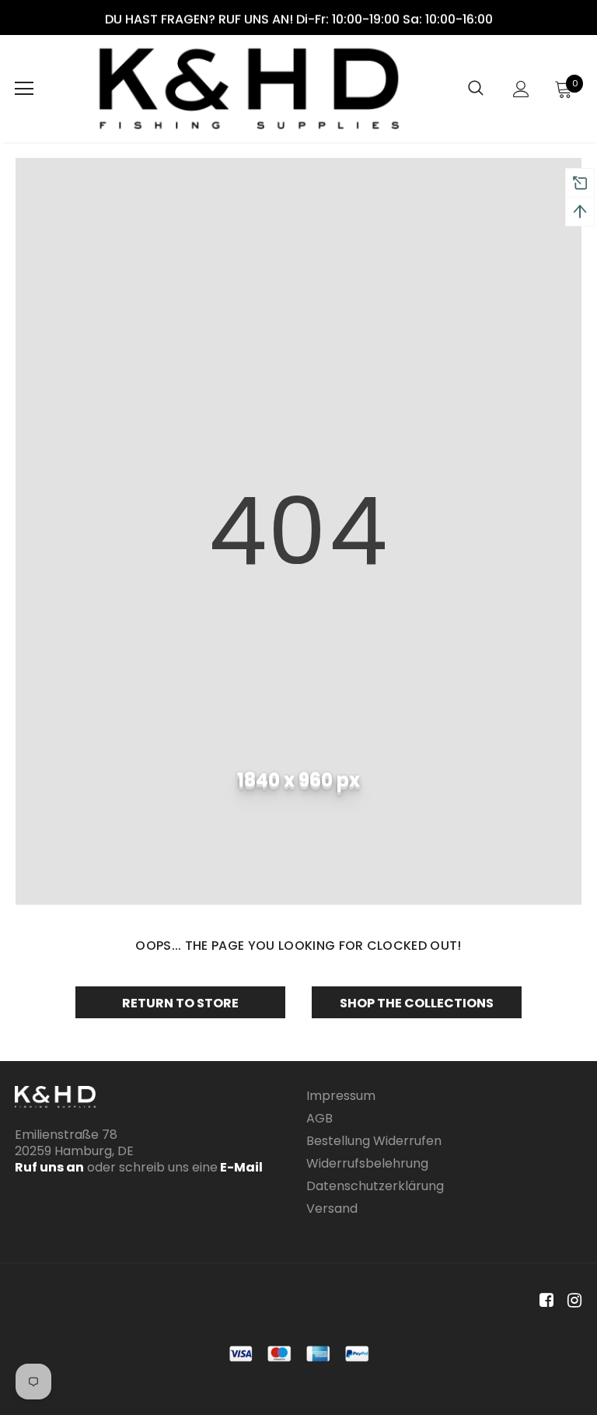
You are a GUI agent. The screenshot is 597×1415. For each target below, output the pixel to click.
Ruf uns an (49, 1167)
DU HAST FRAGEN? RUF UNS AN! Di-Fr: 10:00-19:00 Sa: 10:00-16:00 (299, 19)
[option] (298, 19)
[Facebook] (543, 1301)
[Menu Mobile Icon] (24, 88)
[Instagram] (571, 1301)
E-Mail (240, 1167)
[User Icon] (521, 89)
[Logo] (249, 88)
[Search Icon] (476, 88)
